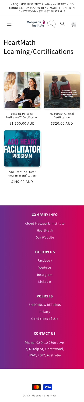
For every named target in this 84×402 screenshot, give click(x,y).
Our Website (45, 237)
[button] (9, 24)
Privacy (44, 312)
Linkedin (44, 281)
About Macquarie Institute (45, 223)
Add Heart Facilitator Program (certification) (22, 173)
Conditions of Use (44, 319)
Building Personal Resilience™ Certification (22, 115)
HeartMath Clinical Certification (62, 115)
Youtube (44, 267)
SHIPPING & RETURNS (45, 305)
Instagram (44, 275)
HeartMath (45, 230)
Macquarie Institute (44, 395)
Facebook (45, 260)
